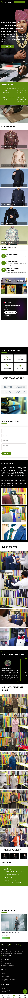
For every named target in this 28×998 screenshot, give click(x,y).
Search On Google (6, 955)
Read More (6, 938)
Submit (6, 453)
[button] (7, 46)
